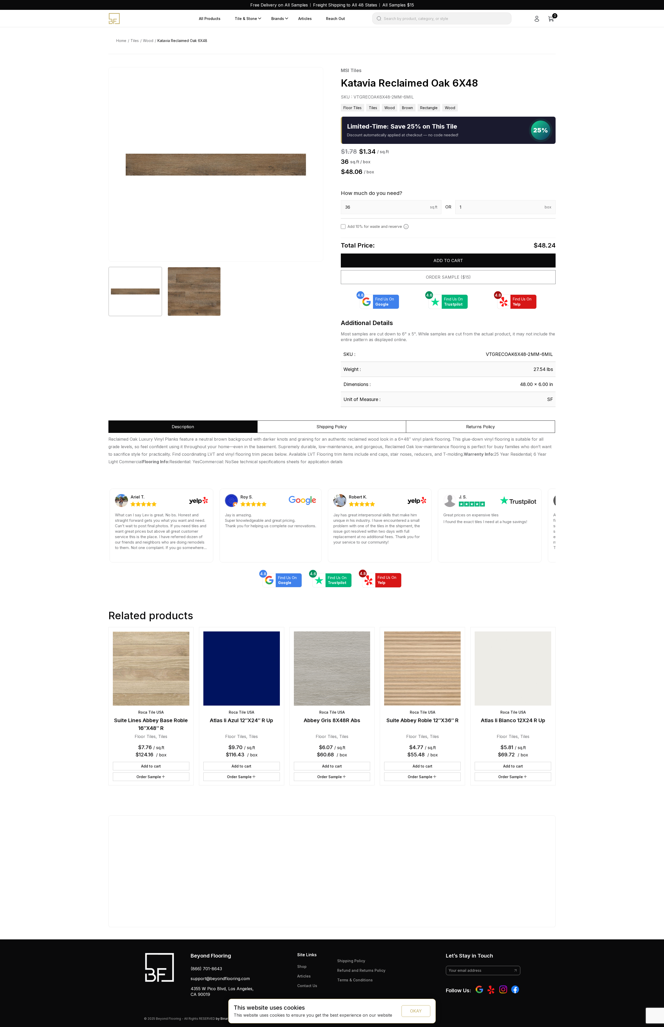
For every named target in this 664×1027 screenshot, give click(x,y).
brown (407, 107)
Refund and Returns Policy (361, 970)
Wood (148, 40)
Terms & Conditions (355, 980)
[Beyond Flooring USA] (114, 18)
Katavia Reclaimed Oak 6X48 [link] (182, 40)
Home (121, 40)
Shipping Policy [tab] (331, 426)
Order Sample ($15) (448, 277)
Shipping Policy (351, 961)
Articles (305, 18)
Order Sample (148, 777)
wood (450, 107)
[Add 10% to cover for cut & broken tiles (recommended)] (406, 226)
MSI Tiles (351, 70)
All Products (209, 18)
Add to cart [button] (151, 766)
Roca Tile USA (151, 712)
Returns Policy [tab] (480, 426)
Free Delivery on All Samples (279, 5)
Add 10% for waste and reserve (375, 226)
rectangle (429, 107)
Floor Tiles (352, 107)
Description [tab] (183, 426)
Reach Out (335, 18)
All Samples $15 (398, 5)
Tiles (134, 40)
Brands (277, 18)
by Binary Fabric (228, 1019)
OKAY (416, 1011)
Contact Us (307, 985)
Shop (302, 966)
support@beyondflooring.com (220, 978)
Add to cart (448, 260)
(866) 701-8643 (206, 968)
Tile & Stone (246, 18)
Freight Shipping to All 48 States (345, 5)
